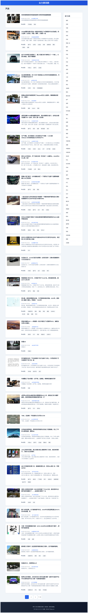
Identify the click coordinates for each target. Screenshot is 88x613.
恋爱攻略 (68, 235)
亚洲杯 (67, 156)
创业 (67, 186)
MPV (45, 479)
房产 (67, 99)
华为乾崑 (45, 589)
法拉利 (29, 502)
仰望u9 (29, 351)
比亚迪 (39, 44)
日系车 (29, 88)
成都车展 (49, 44)
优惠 (67, 205)
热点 (67, 137)
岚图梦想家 (56, 479)
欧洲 (67, 216)
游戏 (67, 69)
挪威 (48, 311)
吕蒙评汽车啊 (35, 141)
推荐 (67, 20)
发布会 (38, 408)
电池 (40, 589)
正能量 (67, 242)
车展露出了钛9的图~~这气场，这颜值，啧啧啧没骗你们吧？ (38, 378)
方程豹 (23, 47)
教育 (67, 126)
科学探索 (68, 111)
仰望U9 (23, 341)
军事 (67, 28)
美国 (29, 108)
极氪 (38, 108)
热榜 (67, 24)
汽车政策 (30, 169)
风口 (67, 190)
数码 (67, 92)
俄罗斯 (67, 224)
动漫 (67, 73)
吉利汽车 (35, 371)
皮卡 (39, 209)
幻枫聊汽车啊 (35, 18)
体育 (67, 35)
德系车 (29, 230)
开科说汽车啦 (35, 471)
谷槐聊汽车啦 (35, 242)
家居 (67, 103)
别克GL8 (50, 479)
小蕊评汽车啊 (35, 434)
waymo (33, 108)
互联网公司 (30, 589)
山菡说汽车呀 (35, 161)
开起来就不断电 (36, 382)
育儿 (67, 118)
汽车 (67, 58)
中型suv (29, 67)
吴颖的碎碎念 (35, 550)
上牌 (35, 169)
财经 (67, 50)
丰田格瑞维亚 (39, 88)
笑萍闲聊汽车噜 (36, 400)
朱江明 (23, 314)
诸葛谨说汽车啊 (36, 531)
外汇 (67, 182)
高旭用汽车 (35, 283)
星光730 (24, 482)
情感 (67, 133)
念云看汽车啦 (35, 222)
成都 (28, 47)
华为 (36, 589)
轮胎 (35, 24)
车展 (44, 44)
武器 (67, 144)
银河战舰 (43, 128)
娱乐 (67, 46)
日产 (43, 148)
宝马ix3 (42, 230)
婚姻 (67, 239)
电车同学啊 (35, 363)
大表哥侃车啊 (35, 419)
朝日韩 (67, 220)
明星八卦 (68, 43)
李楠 (38, 230)
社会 (67, 39)
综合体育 (68, 163)
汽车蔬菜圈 (34, 582)
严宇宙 (34, 455)
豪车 (67, 197)
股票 (67, 122)
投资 (67, 171)
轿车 (43, 209)
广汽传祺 (40, 479)
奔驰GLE (43, 334)
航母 (34, 128)
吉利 (48, 128)
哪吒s (39, 169)
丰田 (34, 88)
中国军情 (68, 141)
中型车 (29, 148)
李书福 (29, 371)
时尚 (67, 107)
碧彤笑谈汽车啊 (36, 60)
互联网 (67, 88)
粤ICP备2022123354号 (38, 609)
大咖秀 (67, 178)
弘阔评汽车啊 (35, 345)
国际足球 (68, 95)
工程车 (44, 555)
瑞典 (32, 314)
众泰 (34, 502)
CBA (67, 167)
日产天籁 (48, 148)
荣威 (38, 189)
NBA (67, 31)
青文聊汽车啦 (35, 566)
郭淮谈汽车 (35, 303)
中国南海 (68, 148)
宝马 (34, 230)
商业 (67, 84)
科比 (67, 160)
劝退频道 (34, 100)
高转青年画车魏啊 (36, 181)
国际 (67, 65)
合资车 (34, 44)
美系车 (34, 479)
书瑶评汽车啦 (35, 121)
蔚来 (36, 311)
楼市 (67, 175)
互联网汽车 (30, 311)
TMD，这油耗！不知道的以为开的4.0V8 (33, 415)
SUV (29, 250)
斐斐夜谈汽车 (35, 263)
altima (39, 148)
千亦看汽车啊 (35, 515)
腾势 (54, 44)
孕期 (67, 227)
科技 (67, 54)
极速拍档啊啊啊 (36, 37)
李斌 (44, 311)
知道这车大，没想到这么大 (29, 563)
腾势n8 (44, 442)
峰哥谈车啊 (34, 80)
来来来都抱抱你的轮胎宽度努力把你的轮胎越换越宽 (36, 15)
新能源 (29, 482)
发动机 (54, 148)
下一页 (39, 597)
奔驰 (38, 334)
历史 (67, 62)
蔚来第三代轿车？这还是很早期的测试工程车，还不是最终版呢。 (40, 546)
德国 (28, 314)
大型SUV (49, 334)
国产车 (29, 44)
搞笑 (67, 80)
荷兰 (36, 314)
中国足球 (68, 152)
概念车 (67, 201)
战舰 (38, 128)
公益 (67, 77)
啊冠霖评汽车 (35, 326)
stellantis (53, 311)
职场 (67, 114)
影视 (67, 129)
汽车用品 (30, 24)
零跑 (40, 311)
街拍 (67, 231)
